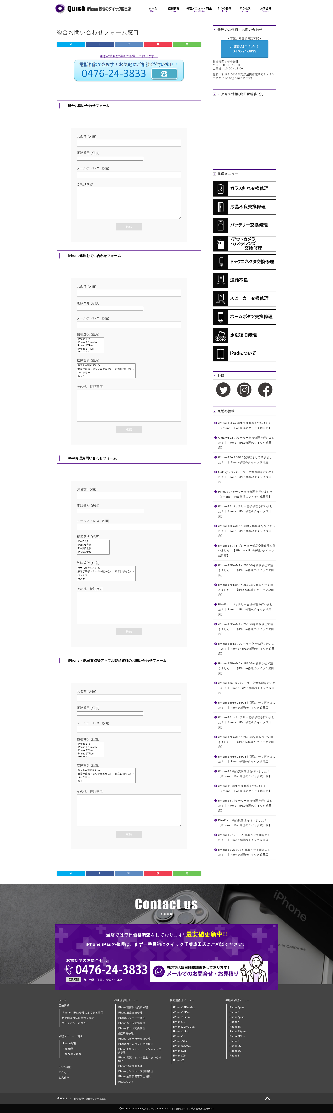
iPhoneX (178, 1060)
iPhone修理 (69, 1043)
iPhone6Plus (237, 1036)
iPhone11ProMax (184, 1026)
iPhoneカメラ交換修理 (131, 1023)
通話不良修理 (126, 1033)
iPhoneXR (179, 1050)
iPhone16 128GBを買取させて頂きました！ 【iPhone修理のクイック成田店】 (244, 837)
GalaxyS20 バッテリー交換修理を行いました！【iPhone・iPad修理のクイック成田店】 (246, 477)
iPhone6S (235, 1026)
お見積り (64, 1077)
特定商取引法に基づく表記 (78, 1017)
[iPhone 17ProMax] (90, 342)
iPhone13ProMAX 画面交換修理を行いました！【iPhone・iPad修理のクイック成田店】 (246, 531)
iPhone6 (234, 1041)
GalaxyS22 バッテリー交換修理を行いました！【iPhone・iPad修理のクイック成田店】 (246, 442)
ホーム (63, 1000)
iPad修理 (67, 1048)
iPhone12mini (182, 1017)
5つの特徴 (65, 1067)
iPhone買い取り (72, 1053)
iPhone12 (179, 1021)
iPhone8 (234, 1012)
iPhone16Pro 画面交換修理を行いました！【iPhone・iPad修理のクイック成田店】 (246, 426)
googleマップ (242, 78)
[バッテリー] (106, 373)
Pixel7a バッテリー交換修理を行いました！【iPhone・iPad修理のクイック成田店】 (247, 494)
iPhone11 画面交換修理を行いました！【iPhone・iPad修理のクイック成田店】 (245, 788)
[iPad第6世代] (93, 548)
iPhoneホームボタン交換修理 (135, 1043)
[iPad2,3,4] (93, 541)
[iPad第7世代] (93, 552)
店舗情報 (64, 1005)
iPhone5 (234, 1055)
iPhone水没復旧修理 (130, 1066)
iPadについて (126, 1081)
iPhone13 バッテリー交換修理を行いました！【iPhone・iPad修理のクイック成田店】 (245, 511)
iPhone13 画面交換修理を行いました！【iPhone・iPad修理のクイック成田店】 (245, 774)
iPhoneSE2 (180, 1041)
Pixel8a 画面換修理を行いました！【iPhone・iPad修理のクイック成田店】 (245, 823)
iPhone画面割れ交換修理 (133, 1007)
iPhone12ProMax (184, 1007)
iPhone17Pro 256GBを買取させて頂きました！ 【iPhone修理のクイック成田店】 (246, 759)
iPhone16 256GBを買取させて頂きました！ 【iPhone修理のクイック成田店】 (244, 852)
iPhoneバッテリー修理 (131, 1017)
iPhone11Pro (181, 1031)
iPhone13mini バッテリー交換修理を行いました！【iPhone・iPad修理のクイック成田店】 (247, 688)
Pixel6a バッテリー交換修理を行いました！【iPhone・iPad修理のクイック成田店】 (245, 609)
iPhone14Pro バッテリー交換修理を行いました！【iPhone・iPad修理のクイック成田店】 (246, 648)
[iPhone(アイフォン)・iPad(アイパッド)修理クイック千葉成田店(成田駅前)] (93, 13)
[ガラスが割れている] (106, 365)
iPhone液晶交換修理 (130, 1012)
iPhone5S (235, 1046)
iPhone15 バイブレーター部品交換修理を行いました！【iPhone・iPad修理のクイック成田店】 (247, 550)
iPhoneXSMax (182, 1046)
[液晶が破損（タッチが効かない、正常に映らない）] (106, 369)
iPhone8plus (237, 1007)
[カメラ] (106, 376)
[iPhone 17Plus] (90, 349)
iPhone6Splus (237, 1031)
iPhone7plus (237, 1017)
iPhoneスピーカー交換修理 (134, 1038)
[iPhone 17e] (90, 339)
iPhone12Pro (181, 1012)
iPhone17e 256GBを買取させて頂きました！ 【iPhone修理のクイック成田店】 (245, 460)
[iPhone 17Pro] (90, 345)
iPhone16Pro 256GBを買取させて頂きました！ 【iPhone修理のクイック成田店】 (246, 705)
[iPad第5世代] (93, 545)
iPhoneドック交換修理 (131, 1028)
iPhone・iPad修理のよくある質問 (82, 1012)
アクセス (64, 1072)
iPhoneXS (179, 1055)
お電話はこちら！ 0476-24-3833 (244, 49)
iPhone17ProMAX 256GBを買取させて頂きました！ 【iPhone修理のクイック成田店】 (246, 570)
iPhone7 (234, 1021)
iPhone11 (179, 1036)
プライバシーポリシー (75, 1023)
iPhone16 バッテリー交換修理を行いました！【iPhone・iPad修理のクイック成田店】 (246, 722)
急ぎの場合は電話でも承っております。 (129, 56)
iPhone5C (235, 1050)
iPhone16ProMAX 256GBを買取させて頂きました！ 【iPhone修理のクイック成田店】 (246, 629)
